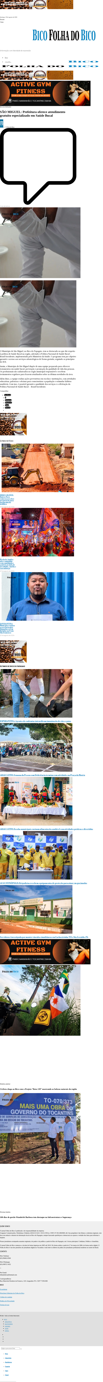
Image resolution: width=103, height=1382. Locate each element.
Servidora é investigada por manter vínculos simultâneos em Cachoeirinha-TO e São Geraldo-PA (44, 937)
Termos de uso (4, 1305)
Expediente (3, 1289)
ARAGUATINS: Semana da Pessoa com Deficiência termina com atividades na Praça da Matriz (42, 775)
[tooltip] (7, 395)
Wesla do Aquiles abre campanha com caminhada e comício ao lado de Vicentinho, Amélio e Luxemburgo (8, 564)
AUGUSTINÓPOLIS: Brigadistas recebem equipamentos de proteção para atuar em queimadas (43, 883)
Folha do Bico (10, 127)
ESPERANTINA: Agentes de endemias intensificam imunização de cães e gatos (35, 721)
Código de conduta (6, 1297)
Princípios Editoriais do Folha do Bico (12, 1293)
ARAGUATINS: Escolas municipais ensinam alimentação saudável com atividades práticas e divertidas (46, 829)
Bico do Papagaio (5, 107)
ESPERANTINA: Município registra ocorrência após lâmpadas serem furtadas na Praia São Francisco (7, 628)
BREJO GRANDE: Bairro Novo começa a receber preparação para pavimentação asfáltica (7, 499)
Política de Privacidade (7, 1301)
